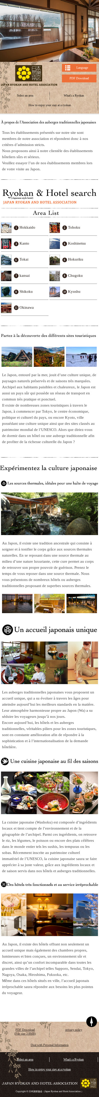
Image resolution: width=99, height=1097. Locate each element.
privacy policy (73, 1030)
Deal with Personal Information (50, 1045)
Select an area (25, 95)
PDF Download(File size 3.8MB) (25, 1031)
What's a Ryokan (74, 95)
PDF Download (79, 78)
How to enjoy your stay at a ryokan (49, 105)
